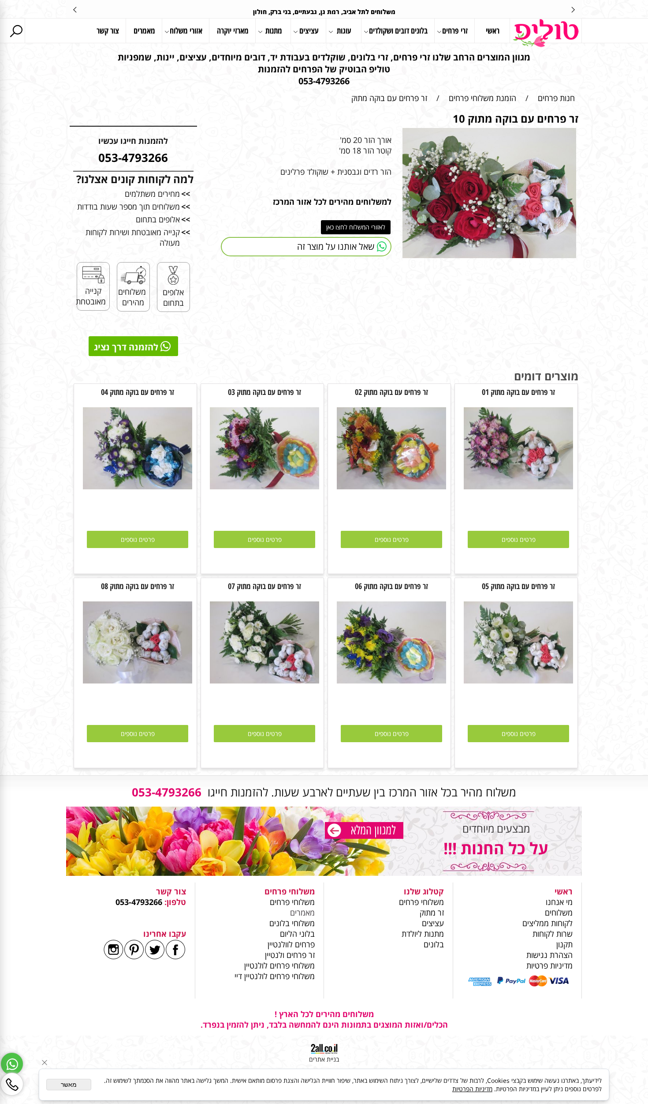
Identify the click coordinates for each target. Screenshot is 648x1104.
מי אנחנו (559, 902)
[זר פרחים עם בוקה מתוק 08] (137, 680)
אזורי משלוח (186, 30)
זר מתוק (432, 912)
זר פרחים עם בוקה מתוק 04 (137, 392)
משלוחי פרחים (421, 902)
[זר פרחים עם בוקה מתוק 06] (391, 680)
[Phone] (12, 1084)
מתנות (273, 30)
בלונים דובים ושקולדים (398, 30)
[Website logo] (546, 33)
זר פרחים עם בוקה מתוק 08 (137, 586)
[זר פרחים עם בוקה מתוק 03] (264, 486)
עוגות (344, 30)
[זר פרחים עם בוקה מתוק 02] (391, 486)
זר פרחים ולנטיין (289, 955)
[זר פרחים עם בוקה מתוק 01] (518, 486)
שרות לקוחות (553, 933)
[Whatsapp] (12, 1064)
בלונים (434, 944)
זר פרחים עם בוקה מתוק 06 (391, 586)
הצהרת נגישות (549, 955)
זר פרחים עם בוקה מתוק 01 (518, 392)
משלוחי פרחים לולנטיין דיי (275, 976)
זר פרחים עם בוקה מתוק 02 (391, 392)
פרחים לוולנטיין (291, 944)
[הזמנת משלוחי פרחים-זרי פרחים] (364, 831)
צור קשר (108, 30)
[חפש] (16, 31)
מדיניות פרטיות (549, 965)
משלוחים (558, 912)
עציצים (309, 30)
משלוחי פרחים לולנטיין (278, 965)
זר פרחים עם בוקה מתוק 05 (518, 586)
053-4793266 (138, 902)
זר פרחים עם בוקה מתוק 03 (264, 392)
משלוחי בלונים (291, 923)
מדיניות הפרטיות (472, 1089)
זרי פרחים (455, 30)
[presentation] (75, 9)
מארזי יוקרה (233, 30)
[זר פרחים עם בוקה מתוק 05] (518, 680)
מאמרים (144, 30)
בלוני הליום (296, 933)
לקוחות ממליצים (547, 923)
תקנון (564, 944)
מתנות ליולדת (423, 933)
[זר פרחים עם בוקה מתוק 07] (264, 680)
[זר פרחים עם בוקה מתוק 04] (137, 486)
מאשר (69, 1084)
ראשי (492, 30)
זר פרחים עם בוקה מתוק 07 (264, 586)
